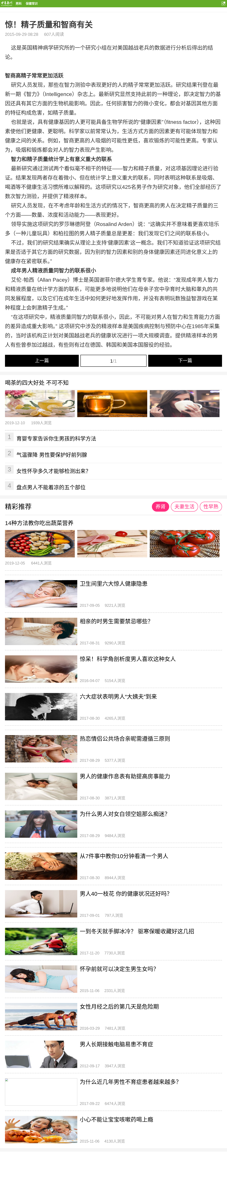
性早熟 (210, 506)
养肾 (161, 506)
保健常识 (32, 3)
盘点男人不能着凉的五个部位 (47, 486)
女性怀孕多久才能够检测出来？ (49, 470)
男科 (19, 3)
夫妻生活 (184, 506)
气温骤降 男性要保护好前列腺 (47, 454)
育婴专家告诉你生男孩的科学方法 (52, 437)
